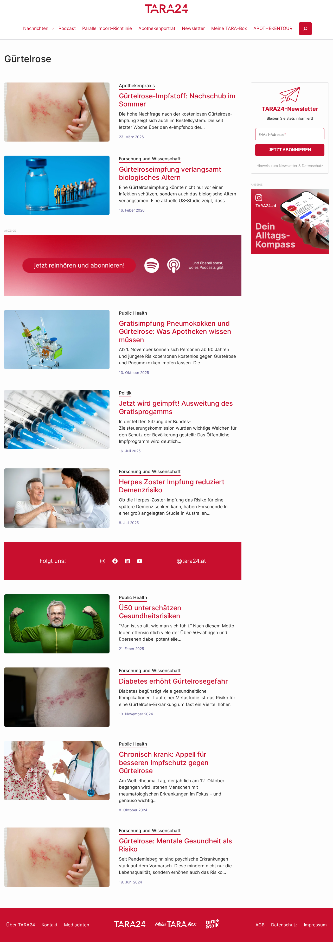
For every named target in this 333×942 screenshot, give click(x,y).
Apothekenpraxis (137, 85)
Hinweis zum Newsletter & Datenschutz (290, 165)
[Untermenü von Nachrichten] (53, 28)
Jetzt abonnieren (290, 150)
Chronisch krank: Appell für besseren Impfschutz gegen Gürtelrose (164, 762)
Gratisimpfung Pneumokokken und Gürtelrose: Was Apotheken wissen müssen (175, 331)
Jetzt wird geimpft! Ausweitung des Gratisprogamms (176, 407)
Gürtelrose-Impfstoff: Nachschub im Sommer (177, 100)
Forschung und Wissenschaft (150, 158)
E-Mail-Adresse (272, 134)
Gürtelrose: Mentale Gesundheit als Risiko (175, 845)
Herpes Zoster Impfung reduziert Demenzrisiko (172, 486)
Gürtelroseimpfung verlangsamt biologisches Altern (170, 173)
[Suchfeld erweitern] (305, 28)
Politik (125, 393)
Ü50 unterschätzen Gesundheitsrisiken (150, 612)
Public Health (133, 313)
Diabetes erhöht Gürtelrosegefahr (173, 681)
